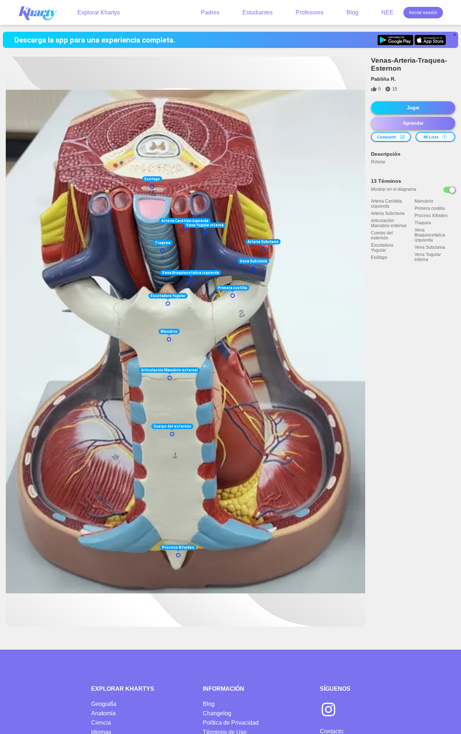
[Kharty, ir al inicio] (41, 12)
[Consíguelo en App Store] (430, 40)
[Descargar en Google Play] (395, 40)
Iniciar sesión (423, 12)
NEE (387, 12)
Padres (210, 12)
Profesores (309, 12)
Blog (352, 12)
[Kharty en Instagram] (328, 710)
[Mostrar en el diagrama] (449, 190)
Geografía (103, 704)
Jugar (413, 107)
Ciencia (101, 723)
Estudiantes (257, 12)
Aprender (413, 123)
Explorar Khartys (98, 12)
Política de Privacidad (231, 723)
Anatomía (103, 713)
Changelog (217, 713)
